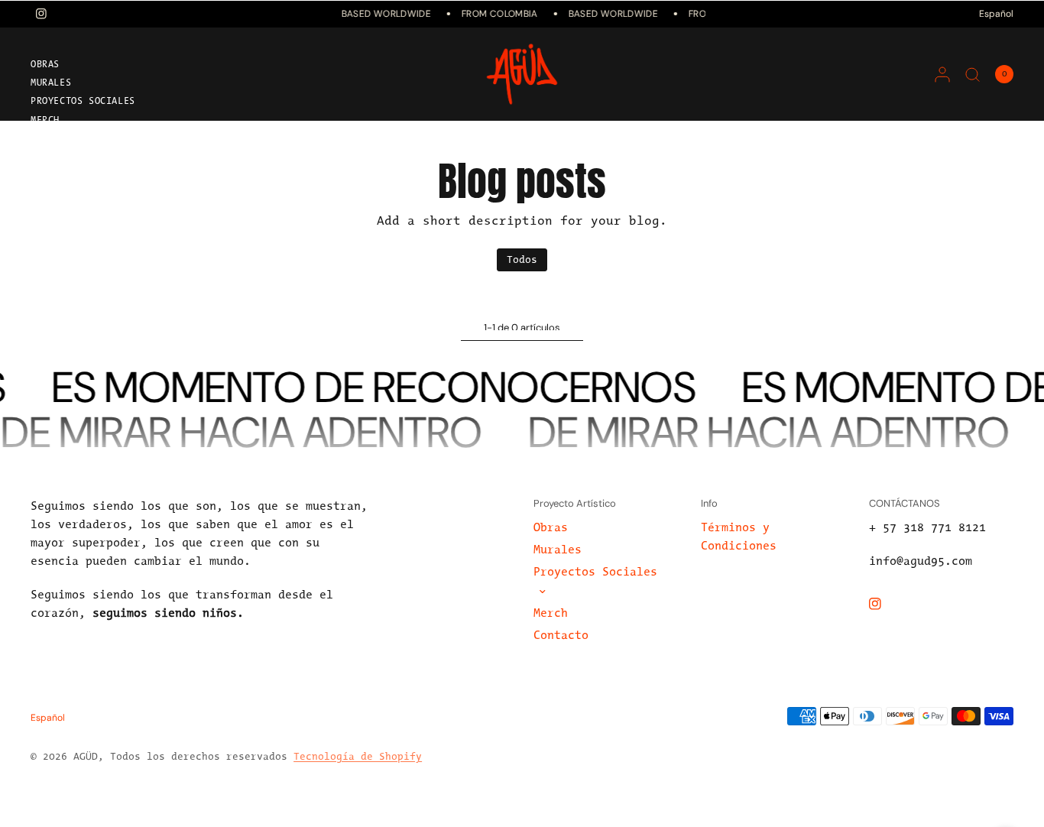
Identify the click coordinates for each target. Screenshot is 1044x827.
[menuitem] (119, 67)
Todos (522, 260)
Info (709, 503)
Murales (51, 83)
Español (996, 14)
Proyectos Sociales (83, 101)
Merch (45, 120)
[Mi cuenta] (942, 74)
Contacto (54, 139)
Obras (45, 65)
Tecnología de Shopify (357, 757)
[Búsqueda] (972, 74)
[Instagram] (886, 604)
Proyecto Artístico (574, 503)
